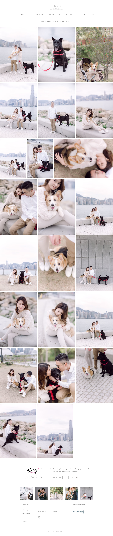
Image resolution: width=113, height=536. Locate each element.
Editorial (25, 521)
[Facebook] (43, 517)
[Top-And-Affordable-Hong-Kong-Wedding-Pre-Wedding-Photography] (39, 517)
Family (24, 517)
